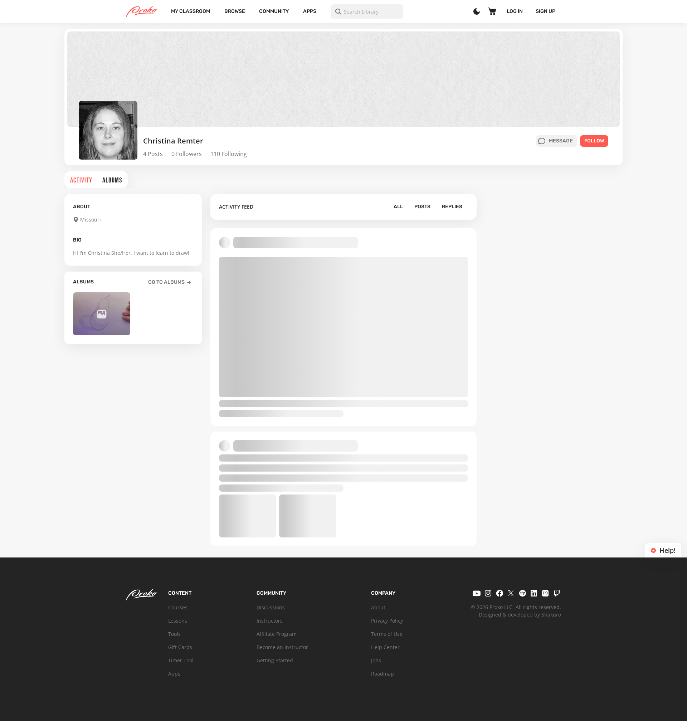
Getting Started (275, 660)
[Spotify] (522, 593)
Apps (309, 11)
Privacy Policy (387, 620)
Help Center (385, 647)
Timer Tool (181, 660)
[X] (511, 593)
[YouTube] (476, 593)
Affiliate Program (277, 633)
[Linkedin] (534, 593)
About (378, 607)
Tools (174, 633)
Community (274, 11)
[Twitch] (556, 593)
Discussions (271, 607)
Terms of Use (387, 633)
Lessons (177, 620)
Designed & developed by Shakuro (520, 614)
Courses (177, 607)
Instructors (270, 620)
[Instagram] (488, 593)
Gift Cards (180, 647)
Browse (234, 11)
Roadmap (382, 673)
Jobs (376, 660)
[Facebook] (499, 593)
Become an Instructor (282, 647)
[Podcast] (545, 593)
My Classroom (190, 11)
